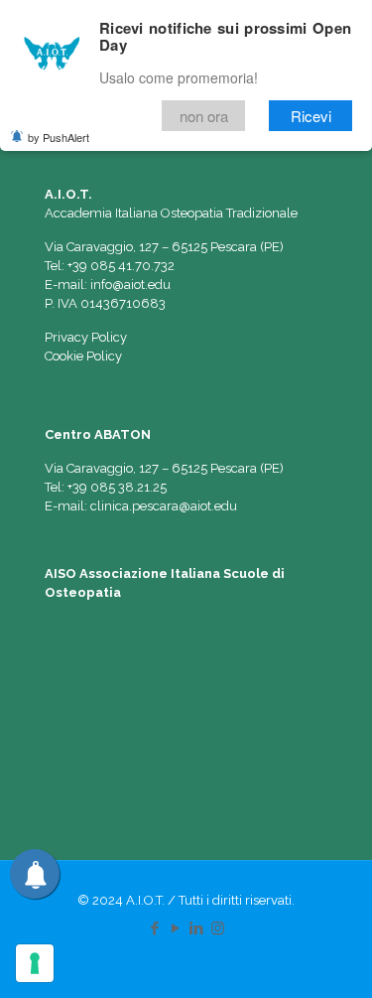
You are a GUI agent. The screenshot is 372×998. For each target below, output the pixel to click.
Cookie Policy (83, 356)
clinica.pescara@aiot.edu (163, 506)
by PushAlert (58, 137)
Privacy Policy (86, 337)
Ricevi (311, 115)
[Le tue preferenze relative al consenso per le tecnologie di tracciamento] (35, 963)
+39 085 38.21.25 (117, 487)
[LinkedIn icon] (196, 928)
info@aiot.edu (130, 284)
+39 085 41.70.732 (121, 265)
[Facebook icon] (155, 928)
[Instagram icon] (217, 928)
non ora (204, 115)
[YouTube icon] (176, 928)
